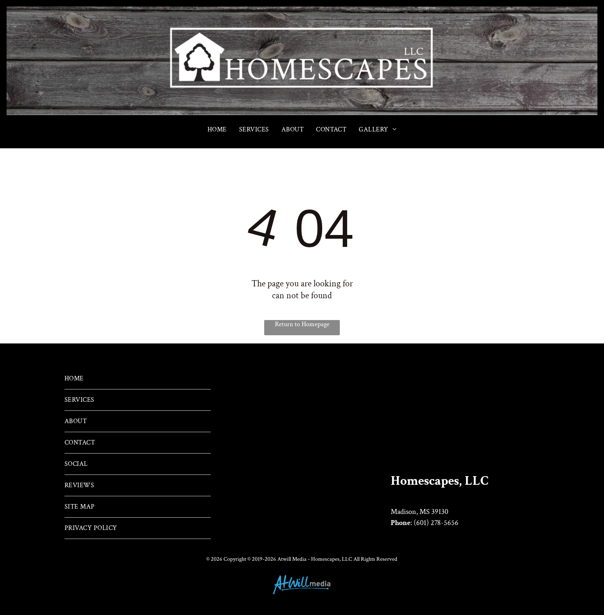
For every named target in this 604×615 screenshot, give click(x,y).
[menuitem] (217, 129)
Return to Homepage (302, 324)
